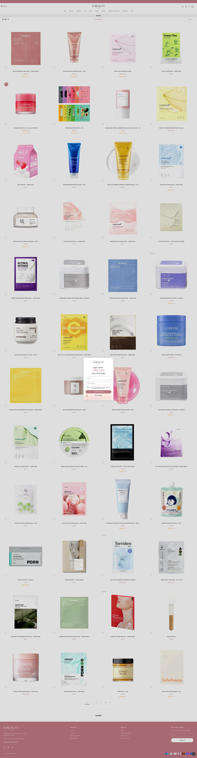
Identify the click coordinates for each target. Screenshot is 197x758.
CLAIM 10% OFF (98, 391)
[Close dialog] (112, 358)
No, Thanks (98, 395)
